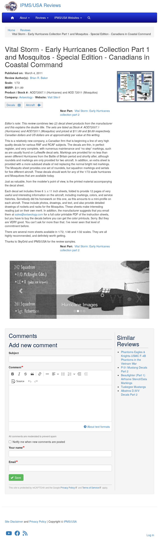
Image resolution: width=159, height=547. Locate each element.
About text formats (98, 427)
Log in (150, 535)
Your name (16, 447)
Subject (14, 353)
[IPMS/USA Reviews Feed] (25, 534)
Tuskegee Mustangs (133, 387)
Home (11, 30)
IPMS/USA (70, 521)
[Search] (89, 17)
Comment (15, 367)
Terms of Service (90, 487)
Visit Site (53, 97)
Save (17, 477)
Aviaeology (26, 97)
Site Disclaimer (14, 521)
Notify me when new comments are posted (39, 442)
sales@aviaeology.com (29, 214)
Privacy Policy (67, 487)
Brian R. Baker (39, 78)
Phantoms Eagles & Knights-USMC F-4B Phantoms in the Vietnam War (133, 357)
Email (12, 462)
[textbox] (60, 403)
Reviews (25, 30)
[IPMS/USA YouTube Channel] (9, 534)
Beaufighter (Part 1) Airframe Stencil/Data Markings (134, 379)
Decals (11, 105)
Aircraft (30, 105)
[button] (20, 290)
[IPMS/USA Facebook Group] (17, 534)
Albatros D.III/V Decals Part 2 (130, 392)
